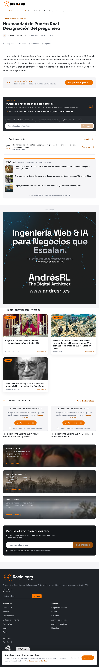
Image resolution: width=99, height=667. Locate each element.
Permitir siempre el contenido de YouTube (27, 428)
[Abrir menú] (93, 4)
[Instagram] (11, 589)
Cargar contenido (27, 423)
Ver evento (88, 147)
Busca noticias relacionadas (49, 120)
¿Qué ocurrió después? (71, 120)
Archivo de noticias (59, 620)
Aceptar (87, 658)
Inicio (5, 11)
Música (5, 628)
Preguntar (87, 126)
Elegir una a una (34, 661)
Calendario (87, 139)
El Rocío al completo (11, 620)
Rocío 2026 (7, 608)
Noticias (12, 11)
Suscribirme (83, 544)
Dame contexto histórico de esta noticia (21, 120)
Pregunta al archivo (59, 608)
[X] (7, 589)
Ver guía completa (77, 82)
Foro (5, 632)
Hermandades (8, 616)
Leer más (40, 351)
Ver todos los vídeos (85, 401)
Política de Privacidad (23, 551)
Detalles (44, 661)
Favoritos (55, 616)
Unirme (37, 596)
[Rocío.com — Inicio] (14, 4)
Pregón (22, 18)
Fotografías (7, 624)
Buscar (54, 612)
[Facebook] (4, 589)
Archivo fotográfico (59, 624)
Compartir (10, 44)
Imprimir (48, 44)
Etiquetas (55, 628)
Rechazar (75, 658)
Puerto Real (22, 11)
